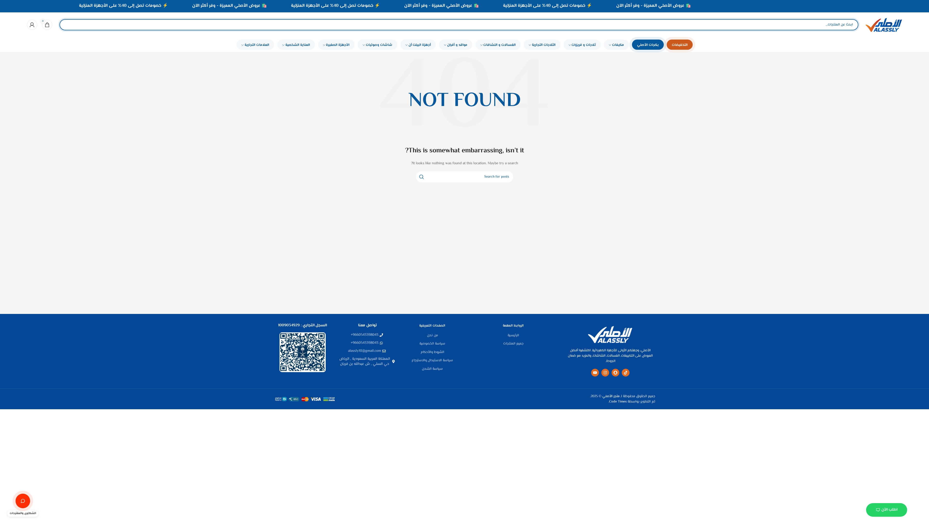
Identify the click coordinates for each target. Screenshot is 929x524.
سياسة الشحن (432, 369)
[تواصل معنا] (23, 501)
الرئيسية (513, 335)
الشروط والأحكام (432, 352)
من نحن (432, 335)
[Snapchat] (615, 373)
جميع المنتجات (513, 344)
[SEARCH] (421, 176)
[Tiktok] (626, 373)
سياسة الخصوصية (432, 344)
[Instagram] (605, 373)
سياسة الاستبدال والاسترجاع (432, 360)
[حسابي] (32, 25)
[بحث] (67, 25)
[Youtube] (595, 373)
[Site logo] (884, 24)
